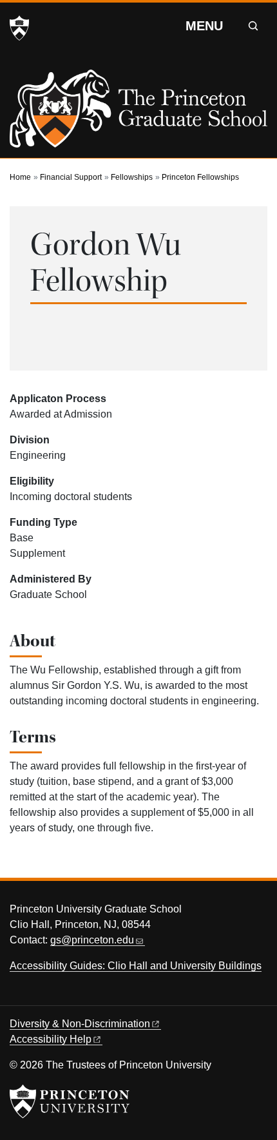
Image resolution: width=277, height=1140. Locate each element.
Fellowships (132, 177)
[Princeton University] (19, 28)
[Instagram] (66, 995)
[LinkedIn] (90, 995)
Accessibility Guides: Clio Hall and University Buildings (136, 965)
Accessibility (50, 1039)
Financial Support (71, 177)
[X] (18, 995)
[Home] (138, 114)
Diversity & (80, 1023)
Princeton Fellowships (200, 177)
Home (20, 177)
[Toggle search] (253, 26)
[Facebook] (42, 995)
